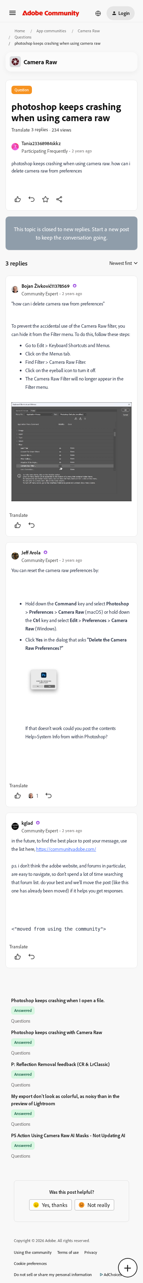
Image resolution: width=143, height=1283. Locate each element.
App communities (51, 30)
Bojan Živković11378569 (46, 286)
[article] (71, 406)
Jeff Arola (31, 552)
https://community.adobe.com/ (66, 849)
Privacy (90, 1252)
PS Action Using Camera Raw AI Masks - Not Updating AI (68, 1135)
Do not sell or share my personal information (53, 1274)
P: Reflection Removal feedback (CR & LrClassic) (60, 1064)
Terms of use (68, 1252)
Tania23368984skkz (41, 143)
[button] (12, 14)
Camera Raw (89, 30)
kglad (27, 823)
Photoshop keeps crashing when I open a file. (57, 1000)
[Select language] (98, 13)
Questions (23, 37)
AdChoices (113, 1274)
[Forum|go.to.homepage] (50, 13)
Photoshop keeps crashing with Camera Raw (56, 1032)
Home (20, 30)
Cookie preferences (30, 1263)
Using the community (33, 1252)
